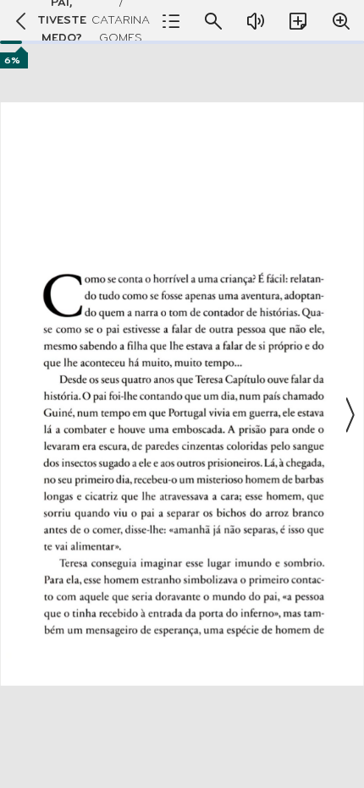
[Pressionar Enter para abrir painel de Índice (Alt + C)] (171, 21)
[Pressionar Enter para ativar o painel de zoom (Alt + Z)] (341, 21)
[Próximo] (348, 415)
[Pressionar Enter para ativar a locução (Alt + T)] (255, 21)
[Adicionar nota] (298, 21)
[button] (182, 415)
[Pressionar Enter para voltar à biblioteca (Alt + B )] (16, 21)
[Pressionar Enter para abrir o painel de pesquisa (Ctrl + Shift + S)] (213, 21)
